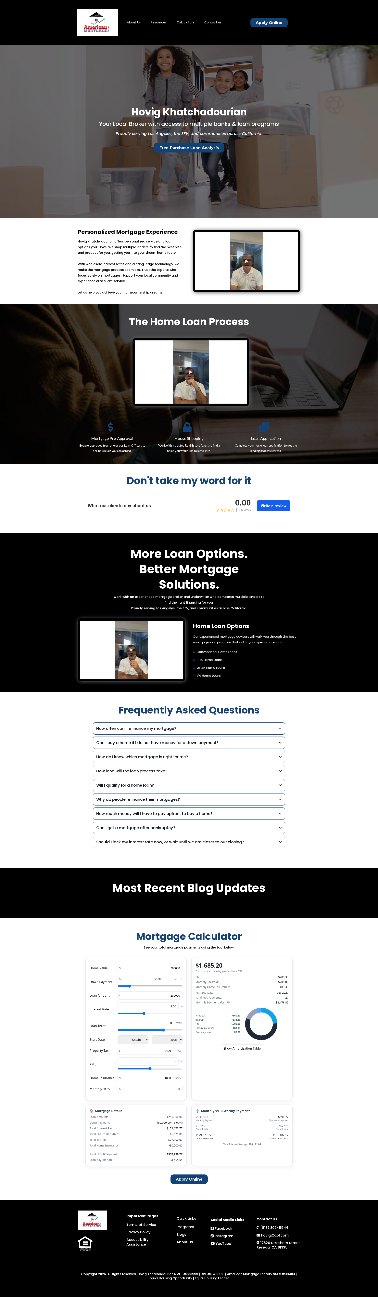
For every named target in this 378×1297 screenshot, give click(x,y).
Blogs (181, 1234)
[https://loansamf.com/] (97, 22)
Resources (159, 22)
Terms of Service (141, 1224)
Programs (185, 1226)
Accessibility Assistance (137, 1242)
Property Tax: (99, 1050)
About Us (134, 22)
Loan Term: (98, 1026)
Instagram (224, 1235)
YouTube (223, 1243)
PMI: (93, 1064)
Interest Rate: (100, 1009)
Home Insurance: (102, 1078)
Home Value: (99, 968)
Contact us (212, 22)
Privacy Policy (138, 1232)
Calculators (186, 22)
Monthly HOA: (100, 1089)
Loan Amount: (100, 995)
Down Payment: (101, 982)
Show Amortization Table (242, 1048)
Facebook (223, 1228)
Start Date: (98, 1039)
